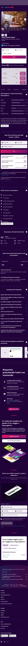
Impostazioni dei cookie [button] (6, 181)
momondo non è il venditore (9, 574)
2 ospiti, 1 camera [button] (7, 53)
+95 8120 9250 (5, 43)
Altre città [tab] (5, 545)
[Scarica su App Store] (12, 636)
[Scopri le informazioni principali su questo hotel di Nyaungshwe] (26, 95)
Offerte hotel (6, 584)
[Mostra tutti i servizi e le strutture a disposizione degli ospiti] (26, 190)
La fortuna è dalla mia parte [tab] (9, 548)
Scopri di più (5, 175)
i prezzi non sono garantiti (7, 570)
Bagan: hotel (5, 556)
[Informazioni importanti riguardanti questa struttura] (26, 254)
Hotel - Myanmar (19, 584)
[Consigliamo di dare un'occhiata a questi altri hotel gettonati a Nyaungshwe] (26, 342)
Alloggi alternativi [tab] (14, 545)
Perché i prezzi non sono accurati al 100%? (12, 579)
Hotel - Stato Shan (5, 585)
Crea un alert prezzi (11, 401)
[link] (14, 409)
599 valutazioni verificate (14, 45)
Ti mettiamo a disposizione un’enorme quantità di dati (11, 577)
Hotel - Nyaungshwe (14, 585)
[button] (2, 7)
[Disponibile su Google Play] (4, 636)
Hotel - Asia (12, 584)
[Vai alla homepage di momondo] (9, 7)
